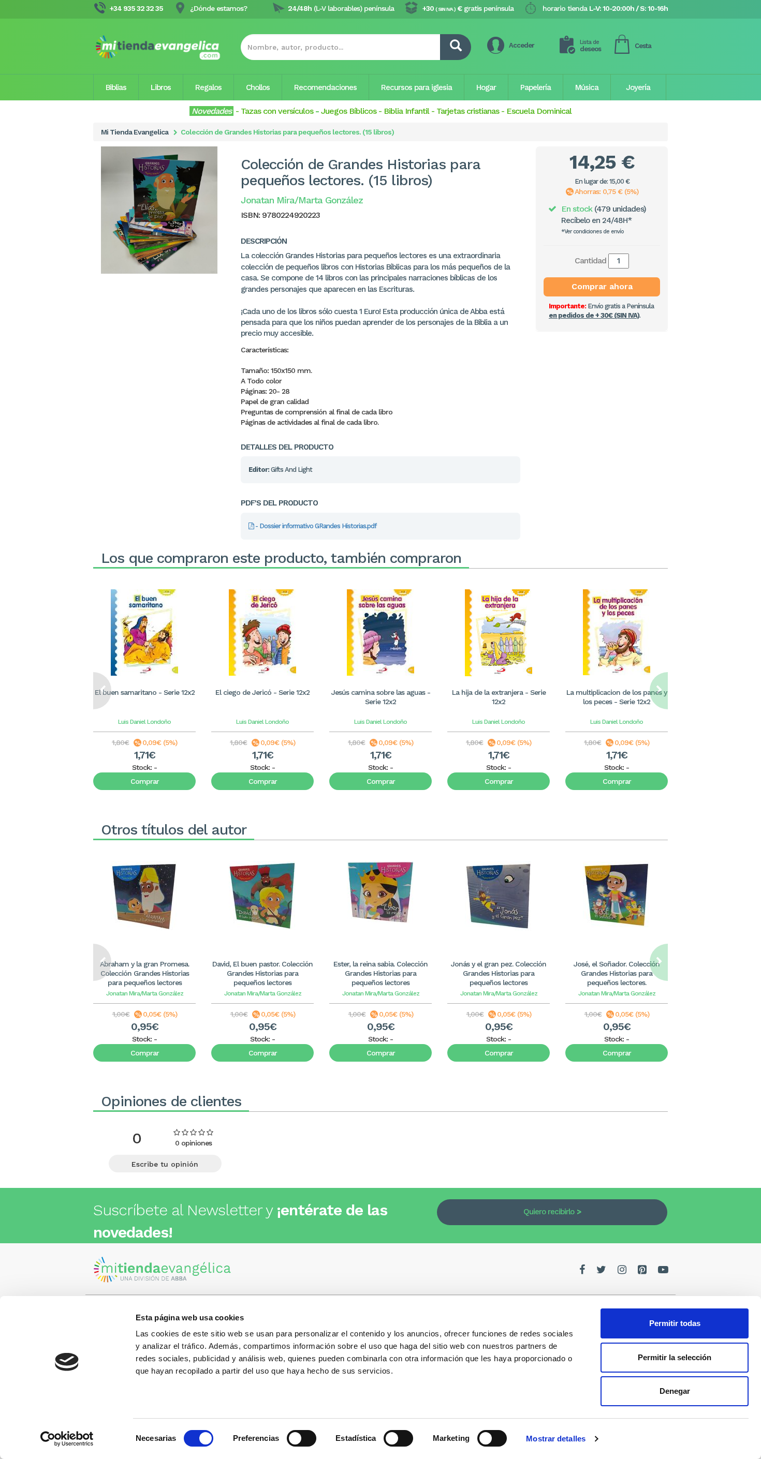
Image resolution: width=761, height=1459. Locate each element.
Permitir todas (674, 1323)
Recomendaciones (325, 87)
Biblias (116, 87)
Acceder (521, 45)
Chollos (258, 87)
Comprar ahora (602, 286)
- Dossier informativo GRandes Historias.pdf (315, 526)
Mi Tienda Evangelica (134, 132)
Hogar (486, 87)
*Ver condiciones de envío (592, 231)
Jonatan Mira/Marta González (144, 993)
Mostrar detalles (556, 1438)
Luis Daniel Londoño (144, 721)
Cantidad (590, 260)
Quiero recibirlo (548, 1211)
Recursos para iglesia (416, 87)
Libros (161, 87)
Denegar (675, 1391)
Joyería (638, 87)
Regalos (208, 87)
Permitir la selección (674, 1357)
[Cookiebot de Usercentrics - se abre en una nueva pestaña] (67, 1439)
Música (586, 87)
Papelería (535, 87)
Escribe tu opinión (164, 1164)
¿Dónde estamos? (218, 8)
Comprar (144, 781)
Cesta (643, 46)
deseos (590, 46)
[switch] (301, 1438)
